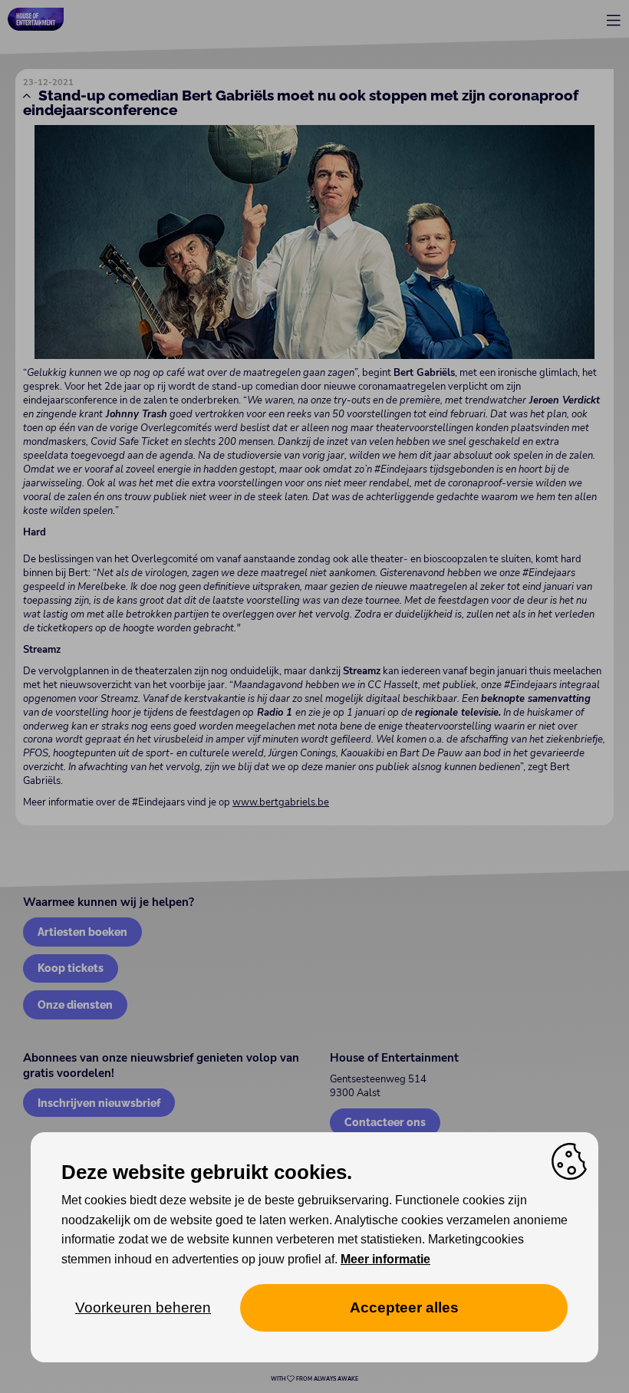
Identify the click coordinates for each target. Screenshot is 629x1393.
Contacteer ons (385, 1121)
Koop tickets (71, 967)
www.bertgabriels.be (280, 802)
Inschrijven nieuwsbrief (99, 1102)
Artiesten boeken (82, 931)
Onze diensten (75, 1004)
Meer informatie (385, 1259)
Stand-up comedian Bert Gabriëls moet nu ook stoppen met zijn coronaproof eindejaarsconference (300, 102)
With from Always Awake (314, 1379)
